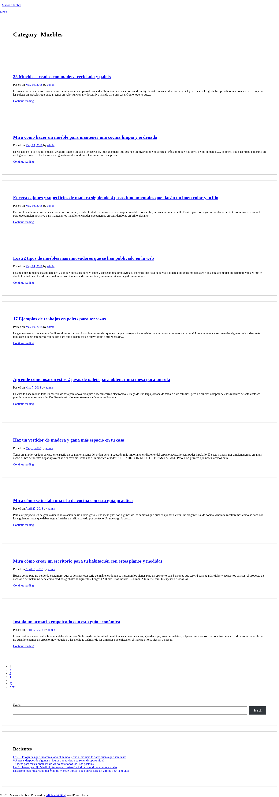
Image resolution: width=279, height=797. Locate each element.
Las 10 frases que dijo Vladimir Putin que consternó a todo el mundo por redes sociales (65, 767)
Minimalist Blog (56, 795)
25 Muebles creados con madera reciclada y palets (62, 76)
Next (12, 687)
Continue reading (23, 101)
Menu (3, 11)
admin (50, 84)
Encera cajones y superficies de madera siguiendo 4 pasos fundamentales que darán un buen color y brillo (115, 197)
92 (11, 683)
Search (17, 704)
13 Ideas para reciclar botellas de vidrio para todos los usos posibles (53, 763)
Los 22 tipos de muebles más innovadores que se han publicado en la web (83, 258)
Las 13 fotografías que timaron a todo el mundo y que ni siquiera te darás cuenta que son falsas (69, 757)
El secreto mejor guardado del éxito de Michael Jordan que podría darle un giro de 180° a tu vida (71, 770)
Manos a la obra (11, 5)
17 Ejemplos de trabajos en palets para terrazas (59, 318)
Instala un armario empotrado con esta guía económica (66, 621)
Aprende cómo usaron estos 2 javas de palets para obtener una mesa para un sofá (91, 379)
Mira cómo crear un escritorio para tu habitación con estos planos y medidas (87, 561)
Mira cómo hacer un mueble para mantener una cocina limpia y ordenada (85, 137)
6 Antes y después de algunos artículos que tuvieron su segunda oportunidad (58, 760)
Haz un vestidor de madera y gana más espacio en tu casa (68, 440)
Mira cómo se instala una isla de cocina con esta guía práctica (73, 500)
